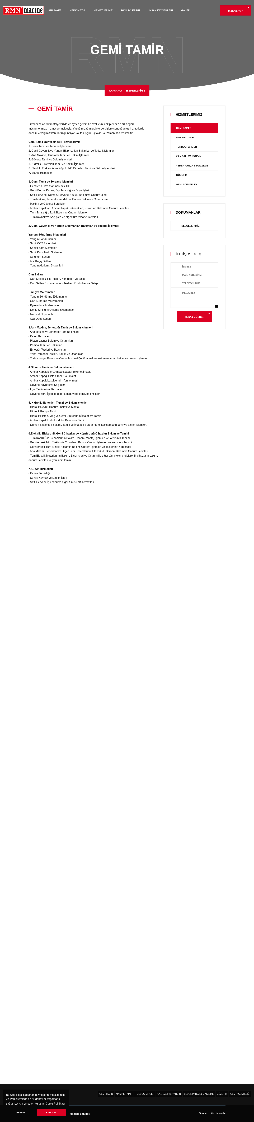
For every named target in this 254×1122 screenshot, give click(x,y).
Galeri (185, 10)
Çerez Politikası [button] (55, 1103)
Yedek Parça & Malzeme (192, 165)
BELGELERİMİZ (190, 226)
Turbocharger (186, 146)
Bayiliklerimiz (130, 10)
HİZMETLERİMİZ (135, 90)
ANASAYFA (115, 90)
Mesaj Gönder (194, 317)
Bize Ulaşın (235, 10)
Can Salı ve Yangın (188, 156)
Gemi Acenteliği (186, 184)
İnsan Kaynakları (161, 10)
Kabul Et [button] (51, 1112)
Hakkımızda (77, 10)
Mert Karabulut (217, 1113)
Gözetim (181, 175)
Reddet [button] (20, 1112)
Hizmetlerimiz (103, 10)
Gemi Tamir (183, 128)
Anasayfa (54, 10)
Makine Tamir (185, 137)
